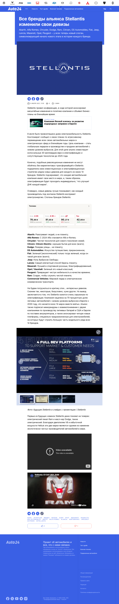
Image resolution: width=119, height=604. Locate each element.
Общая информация (86, 573)
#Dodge (54, 518)
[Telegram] (21, 598)
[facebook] (33, 99)
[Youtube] (16, 598)
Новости (35, 9)
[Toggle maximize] (98, 332)
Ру (111, 9)
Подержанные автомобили (73, 9)
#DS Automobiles (34, 519)
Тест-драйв (44, 9)
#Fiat (67, 518)
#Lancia (64, 519)
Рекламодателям (85, 577)
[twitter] (37, 99)
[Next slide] (98, 362)
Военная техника (56, 9)
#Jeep (61, 518)
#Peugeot (85, 519)
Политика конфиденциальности (90, 592)
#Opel (29, 518)
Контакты (83, 588)
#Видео (47, 518)
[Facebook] (7, 598)
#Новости (85, 518)
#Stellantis (41, 521)
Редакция (83, 584)
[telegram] (29, 99)
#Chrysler (38, 518)
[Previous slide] (20, 362)
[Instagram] (25, 598)
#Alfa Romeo (54, 519)
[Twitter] (12, 598)
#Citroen (30, 521)
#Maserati (75, 518)
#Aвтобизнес (74, 519)
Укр (104, 9)
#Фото (45, 519)
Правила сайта (85, 581)
